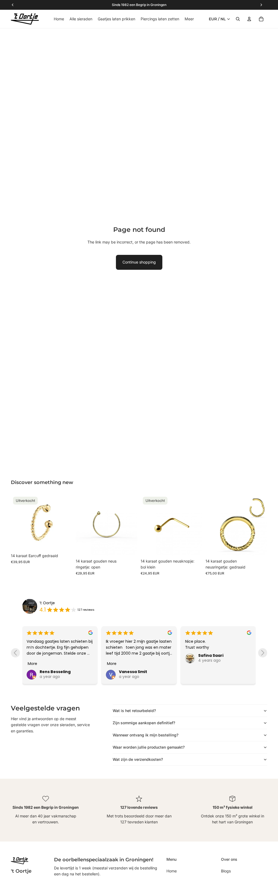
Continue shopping (139, 262)
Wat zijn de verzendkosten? (138, 759)
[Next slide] (262, 652)
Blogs (226, 871)
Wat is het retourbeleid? (134, 710)
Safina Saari (210, 655)
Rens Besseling (55, 672)
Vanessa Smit (133, 672)
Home (171, 871)
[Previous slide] (15, 652)
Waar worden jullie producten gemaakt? (149, 747)
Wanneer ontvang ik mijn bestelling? (145, 735)
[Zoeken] (238, 19)
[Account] (249, 19)
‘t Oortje (47, 603)
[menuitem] (189, 19)
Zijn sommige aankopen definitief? (144, 722)
